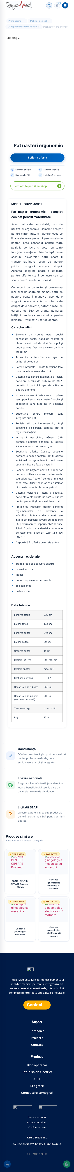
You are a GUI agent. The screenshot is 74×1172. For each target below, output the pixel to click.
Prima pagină (15, 21)
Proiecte (37, 1038)
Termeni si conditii (37, 1117)
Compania (37, 1031)
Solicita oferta (37, 157)
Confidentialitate (37, 1127)
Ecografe (37, 1086)
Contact (37, 1045)
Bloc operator (37, 1065)
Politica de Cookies (37, 1122)
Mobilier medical (38, 21)
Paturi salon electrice (37, 1072)
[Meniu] (65, 5)
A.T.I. (37, 1079)
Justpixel (43, 1153)
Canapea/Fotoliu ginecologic (22, 26)
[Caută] (49, 5)
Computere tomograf (37, 1092)
